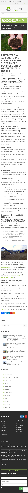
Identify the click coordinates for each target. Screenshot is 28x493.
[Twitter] (5, 313)
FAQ (3, 432)
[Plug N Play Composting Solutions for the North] (4, 363)
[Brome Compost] (14, 9)
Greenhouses (15, 73)
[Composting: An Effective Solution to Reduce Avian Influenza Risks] (4, 357)
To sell (5, 398)
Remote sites (18, 427)
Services (4, 427)
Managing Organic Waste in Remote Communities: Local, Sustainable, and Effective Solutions (16, 345)
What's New (7, 407)
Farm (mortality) (19, 420)
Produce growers (19, 425)
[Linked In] (18, 3)
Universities (7, 404)
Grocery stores (19, 431)
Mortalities (6, 389)
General (6, 383)
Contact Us (4, 434)
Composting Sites (8, 374)
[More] (14, 313)
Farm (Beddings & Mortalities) (11, 377)
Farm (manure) (19, 422)
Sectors (3, 423)
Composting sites (19, 433)
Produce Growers (10, 24)
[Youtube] (20, 3)
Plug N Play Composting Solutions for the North (17, 362)
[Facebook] (15, 3)
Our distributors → (14, 470)
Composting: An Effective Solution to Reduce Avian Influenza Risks (15, 357)
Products (4, 425)
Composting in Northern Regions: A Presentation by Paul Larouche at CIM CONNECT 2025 (16, 351)
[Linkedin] (8, 313)
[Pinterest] (11, 313)
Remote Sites (7, 395)
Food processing (8, 380)
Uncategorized (7, 401)
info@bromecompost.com (8, 1)
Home (3, 24)
